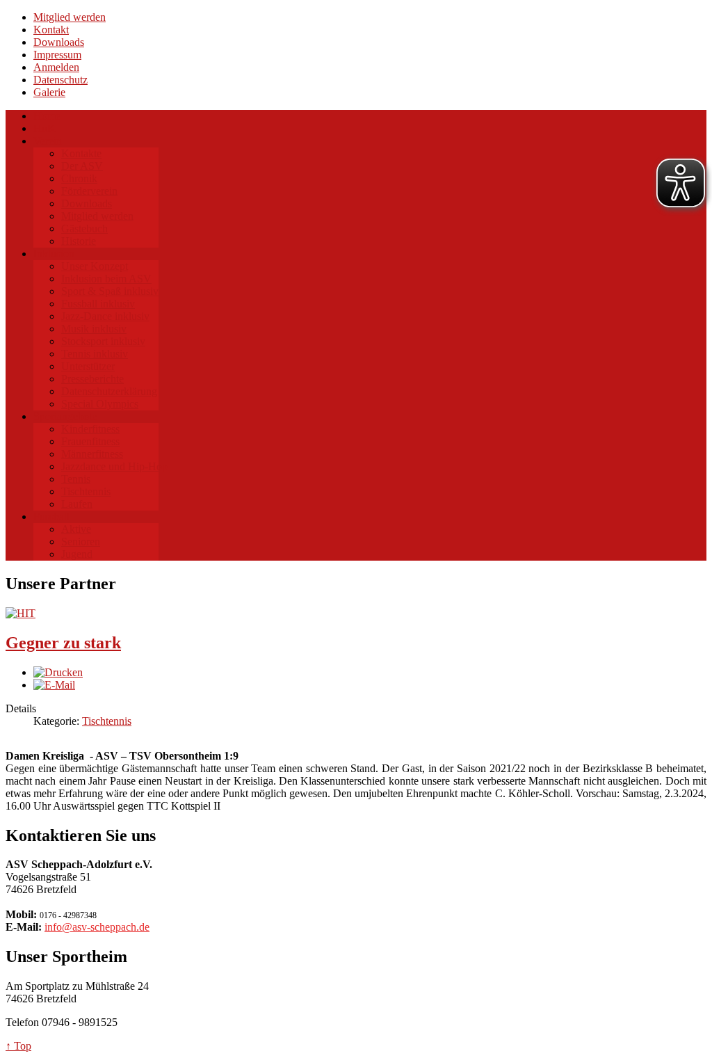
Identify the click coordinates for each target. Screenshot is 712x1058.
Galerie (49, 92)
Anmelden (56, 67)
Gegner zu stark (63, 643)
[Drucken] (58, 672)
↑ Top (18, 1046)
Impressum (57, 55)
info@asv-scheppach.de (96, 927)
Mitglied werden (69, 17)
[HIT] (20, 613)
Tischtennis (106, 721)
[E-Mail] (54, 685)
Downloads (58, 42)
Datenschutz (60, 80)
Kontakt (51, 29)
